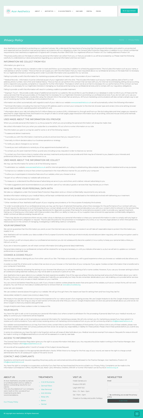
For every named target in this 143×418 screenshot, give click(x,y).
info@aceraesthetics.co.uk (122, 321)
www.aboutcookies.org (71, 285)
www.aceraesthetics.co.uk (81, 102)
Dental (43, 404)
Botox (43, 400)
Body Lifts (45, 397)
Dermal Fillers (46, 386)
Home (121, 40)
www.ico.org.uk (112, 368)
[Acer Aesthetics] (18, 11)
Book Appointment (129, 11)
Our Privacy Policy (11, 402)
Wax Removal (46, 389)
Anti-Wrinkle (46, 393)
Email (109, 381)
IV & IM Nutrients (47, 382)
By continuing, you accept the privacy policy (122, 396)
